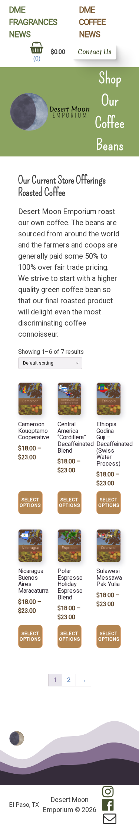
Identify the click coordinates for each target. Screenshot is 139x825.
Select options (30, 502)
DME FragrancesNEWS (33, 22)
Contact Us (95, 52)
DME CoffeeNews (92, 22)
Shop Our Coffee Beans (110, 111)
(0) (36, 58)
